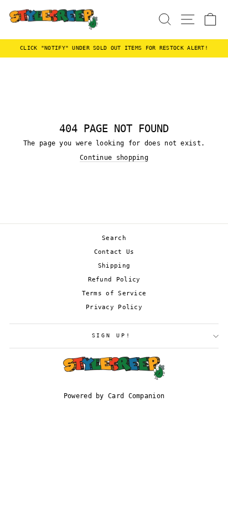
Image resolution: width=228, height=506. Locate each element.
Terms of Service (114, 293)
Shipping (114, 265)
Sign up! (111, 335)
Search (114, 238)
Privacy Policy (114, 307)
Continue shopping (114, 157)
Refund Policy (114, 279)
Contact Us (114, 251)
